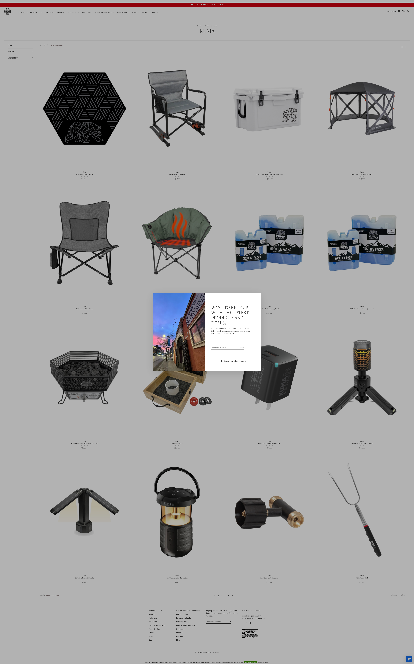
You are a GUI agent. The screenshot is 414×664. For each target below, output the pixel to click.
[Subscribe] (241, 347)
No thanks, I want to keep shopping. (233, 361)
